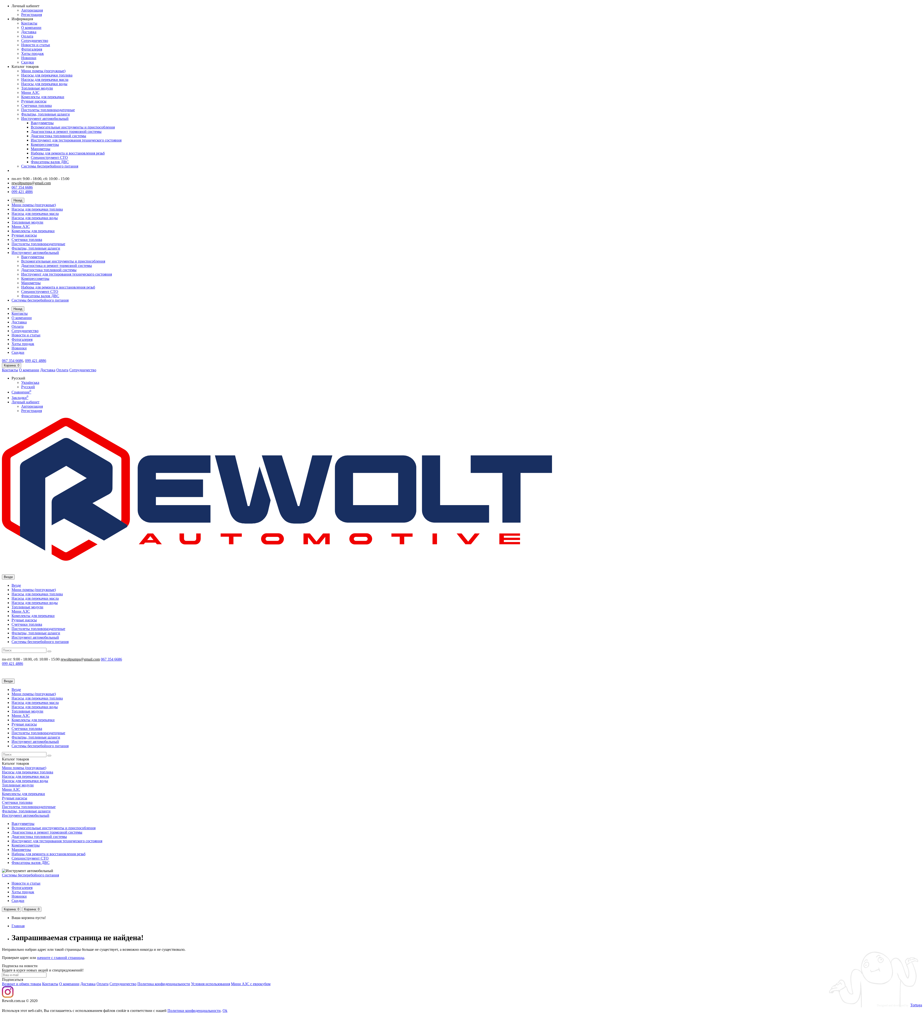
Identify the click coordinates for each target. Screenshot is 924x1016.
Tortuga (916, 1005)
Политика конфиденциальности (163, 984)
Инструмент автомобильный (45, 118)
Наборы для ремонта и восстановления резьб (68, 153)
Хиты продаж (32, 53)
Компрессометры (45, 144)
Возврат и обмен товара (21, 984)
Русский (28, 387)
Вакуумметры (42, 123)
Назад (17, 200)
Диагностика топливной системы (58, 136)
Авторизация (32, 10)
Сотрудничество (34, 41)
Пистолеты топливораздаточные (48, 110)
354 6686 (12, 361)
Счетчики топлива (36, 105)
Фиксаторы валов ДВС (50, 162)
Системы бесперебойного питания (49, 166)
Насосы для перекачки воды (44, 84)
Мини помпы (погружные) (43, 71)
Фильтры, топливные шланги (45, 114)
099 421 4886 (22, 192)
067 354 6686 (22, 187)
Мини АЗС (30, 92)
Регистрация (31, 15)
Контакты (29, 23)
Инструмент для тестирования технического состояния (76, 140)
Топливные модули (37, 88)
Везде (16, 585)
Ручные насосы (33, 101)
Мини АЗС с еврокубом (250, 984)
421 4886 (35, 361)
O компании (69, 984)
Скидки (27, 62)
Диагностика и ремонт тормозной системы (66, 131)
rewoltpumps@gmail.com (31, 183)
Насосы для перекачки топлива (46, 75)
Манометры (40, 149)
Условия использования (210, 984)
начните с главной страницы (60, 958)
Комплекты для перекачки (42, 97)
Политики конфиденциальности (194, 1011)
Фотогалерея (31, 49)
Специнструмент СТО (49, 157)
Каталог (15, 763)
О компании (31, 28)
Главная (18, 926)
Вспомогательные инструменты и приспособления (73, 127)
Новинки (28, 58)
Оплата (27, 36)
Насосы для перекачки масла (44, 79)
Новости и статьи (35, 45)
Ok (225, 1011)
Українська (30, 382)
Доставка (28, 32)
